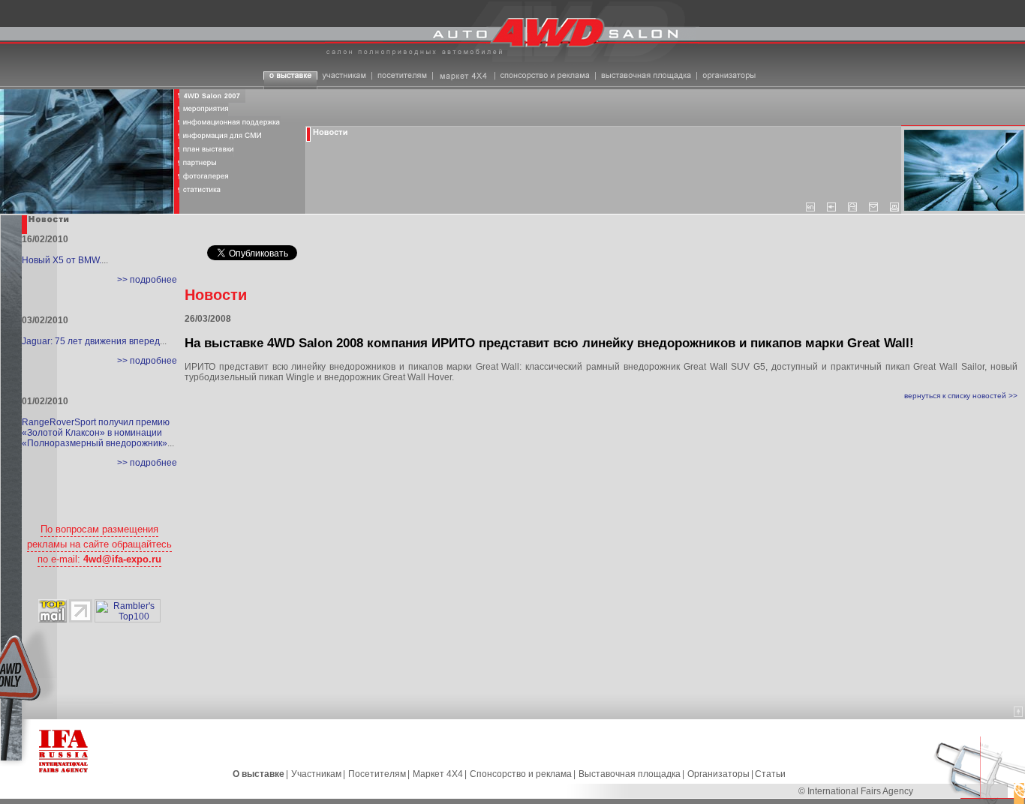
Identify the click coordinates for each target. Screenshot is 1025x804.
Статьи (770, 774)
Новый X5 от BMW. (61, 260)
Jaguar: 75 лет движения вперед (91, 341)
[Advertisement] (601, 448)
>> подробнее (147, 279)
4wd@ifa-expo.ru (122, 559)
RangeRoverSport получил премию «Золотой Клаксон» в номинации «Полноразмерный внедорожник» (96, 432)
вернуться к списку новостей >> (960, 396)
